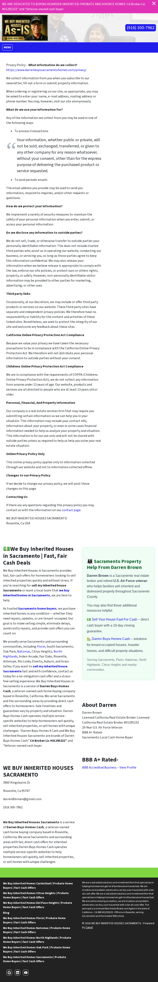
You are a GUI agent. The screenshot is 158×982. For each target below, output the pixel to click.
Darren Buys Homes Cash (111, 639)
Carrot (89, 927)
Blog (6, 913)
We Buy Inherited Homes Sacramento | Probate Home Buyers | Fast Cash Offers (34, 959)
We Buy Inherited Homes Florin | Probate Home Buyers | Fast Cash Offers (34, 920)
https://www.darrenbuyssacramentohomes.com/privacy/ (46, 70)
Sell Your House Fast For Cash (115, 619)
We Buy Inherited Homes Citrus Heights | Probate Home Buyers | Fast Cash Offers (36, 895)
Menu (8, 47)
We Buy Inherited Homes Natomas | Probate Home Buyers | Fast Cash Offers (36, 930)
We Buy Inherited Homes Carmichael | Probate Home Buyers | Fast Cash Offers (38, 885)
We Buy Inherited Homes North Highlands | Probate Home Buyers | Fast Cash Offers (37, 940)
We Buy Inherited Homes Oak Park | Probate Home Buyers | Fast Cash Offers (36, 949)
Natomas (23, 651)
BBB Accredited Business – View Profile (109, 767)
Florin (41, 646)
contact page (71, 510)
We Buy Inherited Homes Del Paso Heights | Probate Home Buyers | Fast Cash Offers (37, 905)
